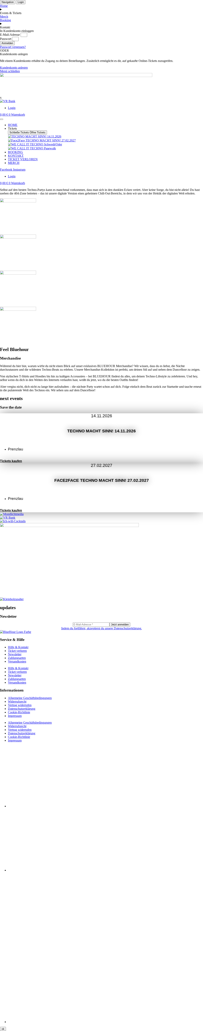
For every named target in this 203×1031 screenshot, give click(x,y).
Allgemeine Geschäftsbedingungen (30, 698)
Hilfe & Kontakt (18, 647)
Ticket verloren (17, 650)
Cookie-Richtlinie (19, 712)
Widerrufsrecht (17, 701)
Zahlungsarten (17, 658)
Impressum (15, 715)
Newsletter (14, 654)
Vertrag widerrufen (20, 705)
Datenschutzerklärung (21, 708)
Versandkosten (17, 661)
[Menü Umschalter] (1, 119)
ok (3, 1028)
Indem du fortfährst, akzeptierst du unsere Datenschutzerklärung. (101, 628)
